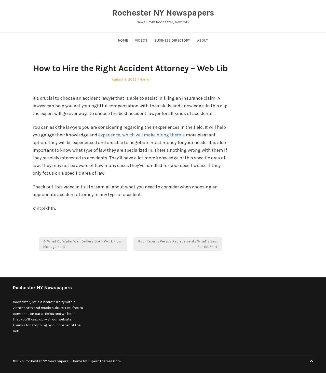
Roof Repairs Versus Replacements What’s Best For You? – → (178, 244)
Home (123, 40)
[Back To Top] (311, 361)
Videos (141, 40)
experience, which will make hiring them (139, 135)
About (202, 40)
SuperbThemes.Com (104, 361)
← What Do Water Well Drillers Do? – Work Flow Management (82, 244)
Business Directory (172, 40)
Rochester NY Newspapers (163, 13)
